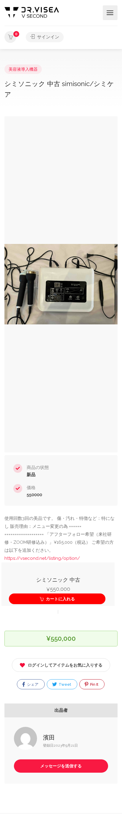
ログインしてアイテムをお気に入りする (65, 665)
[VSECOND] (31, 12)
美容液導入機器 (23, 69)
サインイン (47, 37)
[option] (61, 284)
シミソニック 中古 (58, 580)
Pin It (93, 684)
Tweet (64, 684)
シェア (32, 684)
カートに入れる (60, 598)
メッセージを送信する (61, 766)
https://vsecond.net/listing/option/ (42, 558)
